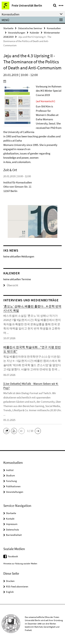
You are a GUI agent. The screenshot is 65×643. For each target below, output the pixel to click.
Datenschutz (12, 529)
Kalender (34, 32)
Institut (10, 470)
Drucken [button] (10, 581)
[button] (7, 430)
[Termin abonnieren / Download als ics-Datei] (32, 81)
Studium (10, 475)
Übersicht (12, 285)
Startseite (8, 28)
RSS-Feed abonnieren (17, 586)
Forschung (11, 481)
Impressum (11, 524)
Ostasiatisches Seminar (30, 28)
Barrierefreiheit (14, 534)
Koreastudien (54, 28)
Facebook (13, 556)
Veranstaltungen (16, 32)
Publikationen (13, 486)
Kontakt (10, 518)
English (10, 591)
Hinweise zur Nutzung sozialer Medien (20, 563)
